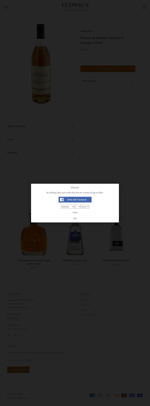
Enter (75, 212)
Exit (75, 218)
